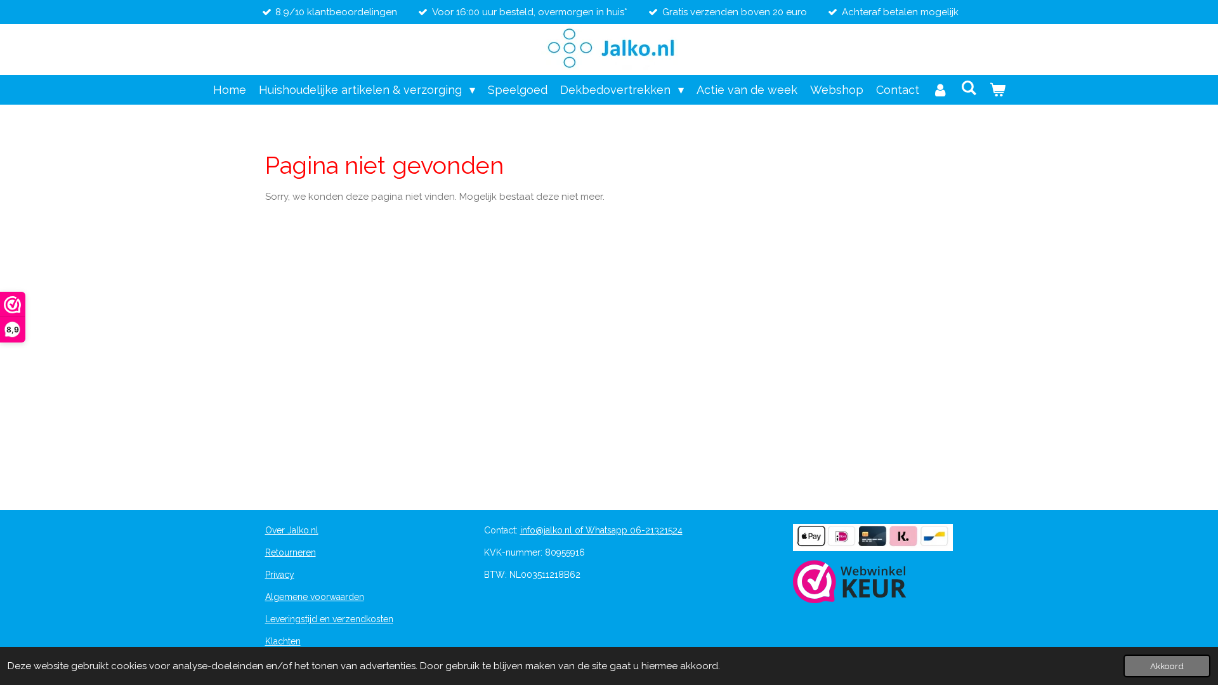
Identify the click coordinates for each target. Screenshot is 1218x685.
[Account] (940, 90)
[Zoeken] (968, 88)
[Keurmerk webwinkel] (850, 583)
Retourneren (290, 552)
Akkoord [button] (1167, 666)
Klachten (283, 641)
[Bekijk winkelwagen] (997, 90)
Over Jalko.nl (291, 530)
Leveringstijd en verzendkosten (329, 619)
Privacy (279, 575)
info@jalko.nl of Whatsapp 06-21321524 (601, 530)
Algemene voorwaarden (314, 597)
